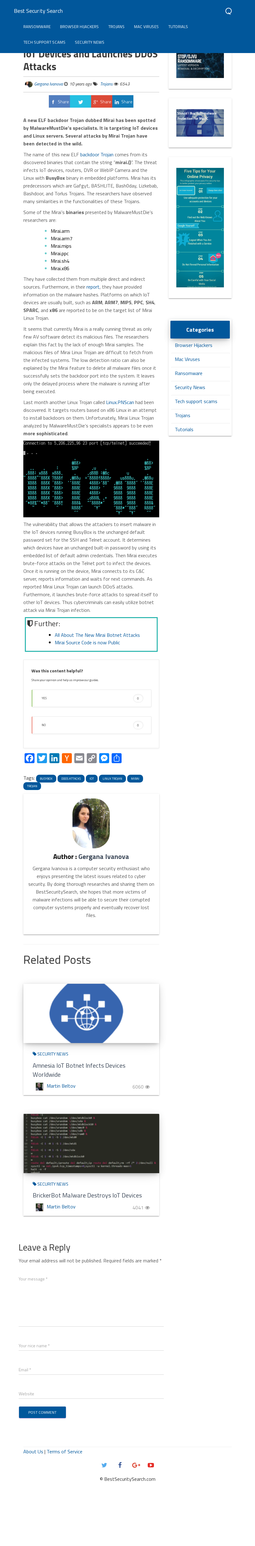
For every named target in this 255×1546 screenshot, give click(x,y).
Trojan (32, 786)
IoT (92, 778)
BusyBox (46, 778)
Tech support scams (44, 42)
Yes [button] (90, 698)
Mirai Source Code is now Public (87, 642)
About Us (33, 1451)
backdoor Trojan (97, 154)
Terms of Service (64, 1451)
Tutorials (178, 26)
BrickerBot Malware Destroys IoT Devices (87, 1195)
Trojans (116, 26)
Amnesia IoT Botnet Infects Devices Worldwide (79, 1070)
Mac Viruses (146, 26)
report (93, 286)
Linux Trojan (112, 778)
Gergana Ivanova (48, 83)
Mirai (135, 778)
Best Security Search (38, 11)
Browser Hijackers (79, 26)
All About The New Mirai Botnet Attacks (97, 635)
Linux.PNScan (120, 402)
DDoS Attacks (71, 778)
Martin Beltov (61, 1086)
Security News (89, 42)
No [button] (90, 725)
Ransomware (37, 26)
